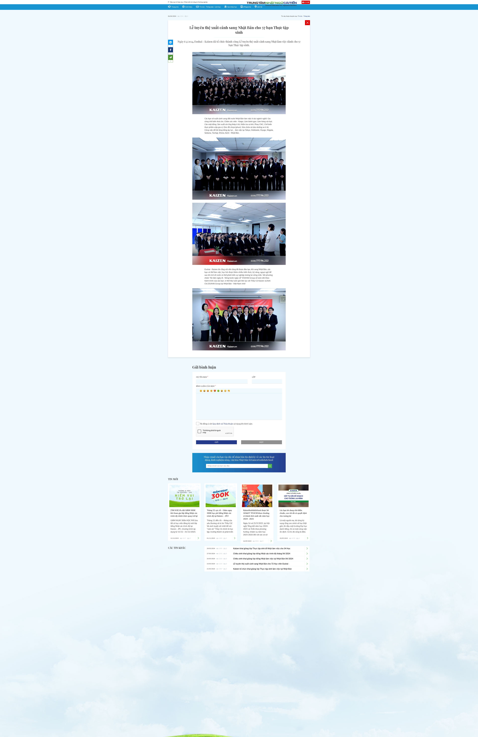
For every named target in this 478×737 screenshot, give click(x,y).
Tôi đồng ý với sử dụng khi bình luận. (226, 424)
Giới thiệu (188, 7)
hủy (262, 442)
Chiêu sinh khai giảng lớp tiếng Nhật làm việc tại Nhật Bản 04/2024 (263, 559)
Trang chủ (175, 7)
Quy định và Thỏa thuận (222, 424)
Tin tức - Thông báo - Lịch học (210, 7)
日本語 (307, 2)
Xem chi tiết (306, 548)
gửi (216, 442)
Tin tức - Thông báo (304, 16)
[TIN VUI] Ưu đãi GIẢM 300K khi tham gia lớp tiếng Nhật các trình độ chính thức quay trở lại (184, 513)
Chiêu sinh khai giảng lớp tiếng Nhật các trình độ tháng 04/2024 (261, 554)
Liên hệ (259, 7)
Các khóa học (232, 7)
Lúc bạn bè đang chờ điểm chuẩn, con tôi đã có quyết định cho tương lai (293, 513)
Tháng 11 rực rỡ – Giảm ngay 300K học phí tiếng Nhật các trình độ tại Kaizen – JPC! (219, 513)
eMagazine (247, 7)
